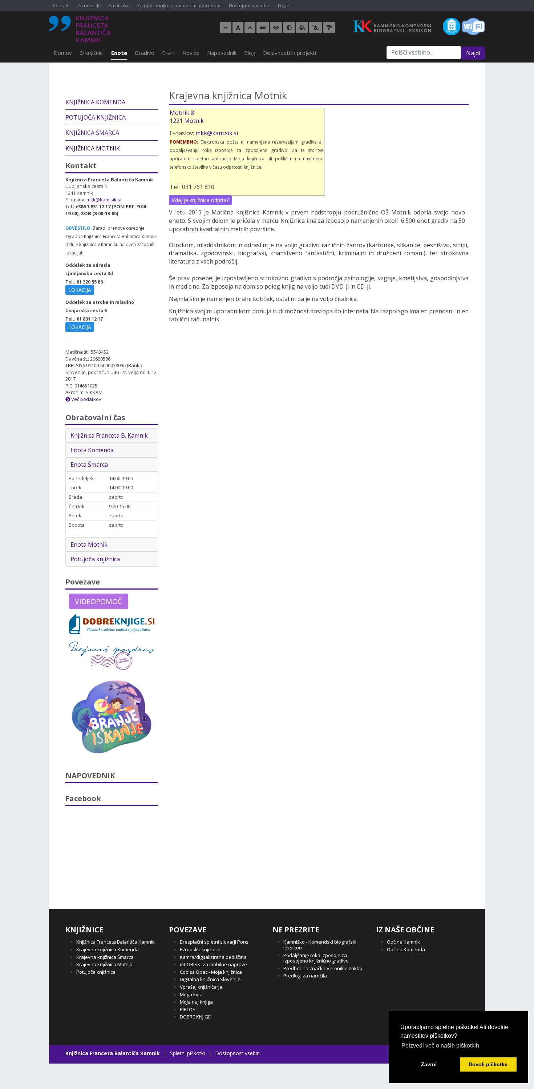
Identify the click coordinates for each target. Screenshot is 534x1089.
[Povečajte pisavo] (249, 27)
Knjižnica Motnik (92, 148)
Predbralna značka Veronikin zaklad (323, 968)
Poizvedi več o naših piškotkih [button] (440, 1045)
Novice (190, 52)
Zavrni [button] (429, 1064)
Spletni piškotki (187, 1053)
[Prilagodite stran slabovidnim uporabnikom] (276, 27)
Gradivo (144, 52)
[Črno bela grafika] (329, 27)
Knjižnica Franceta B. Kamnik (109, 435)
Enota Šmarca (89, 465)
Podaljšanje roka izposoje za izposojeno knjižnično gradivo (316, 958)
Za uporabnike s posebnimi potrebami (179, 6)
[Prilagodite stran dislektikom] (289, 27)
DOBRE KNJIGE (195, 1016)
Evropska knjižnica (200, 949)
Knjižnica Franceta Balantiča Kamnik (115, 942)
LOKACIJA (79, 289)
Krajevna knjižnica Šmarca (105, 957)
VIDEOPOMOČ (98, 601)
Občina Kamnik (403, 942)
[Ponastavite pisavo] (237, 27)
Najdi (473, 53)
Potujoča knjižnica (95, 559)
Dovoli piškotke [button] (488, 1064)
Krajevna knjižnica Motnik (104, 964)
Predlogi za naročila (305, 975)
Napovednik (221, 52)
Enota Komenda (92, 450)
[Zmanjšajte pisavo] (225, 27)
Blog (249, 52)
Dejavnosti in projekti (289, 52)
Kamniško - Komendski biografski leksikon (319, 945)
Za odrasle (89, 6)
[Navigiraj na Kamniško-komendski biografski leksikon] (395, 26)
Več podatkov (85, 399)
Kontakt (61, 6)
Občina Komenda (406, 949)
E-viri (168, 52)
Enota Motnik (89, 544)
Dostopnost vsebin (250, 6)
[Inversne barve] (302, 27)
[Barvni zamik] (315, 27)
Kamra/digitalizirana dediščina (213, 957)
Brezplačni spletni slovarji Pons (214, 942)
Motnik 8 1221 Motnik (187, 117)
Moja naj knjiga (196, 1001)
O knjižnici (92, 52)
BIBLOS (187, 1009)
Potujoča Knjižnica (95, 117)
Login (284, 6)
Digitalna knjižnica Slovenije (210, 979)
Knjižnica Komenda (95, 102)
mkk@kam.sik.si (216, 133)
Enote (119, 52)
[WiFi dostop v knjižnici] (473, 26)
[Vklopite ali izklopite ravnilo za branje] (262, 27)
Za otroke (119, 6)
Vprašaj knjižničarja (201, 987)
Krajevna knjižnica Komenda (107, 949)
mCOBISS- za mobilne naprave (213, 964)
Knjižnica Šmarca (92, 133)
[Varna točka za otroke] (451, 26)
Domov (63, 52)
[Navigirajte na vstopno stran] (80, 28)
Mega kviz (191, 994)
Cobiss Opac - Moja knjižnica (211, 972)
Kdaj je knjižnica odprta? (200, 200)
